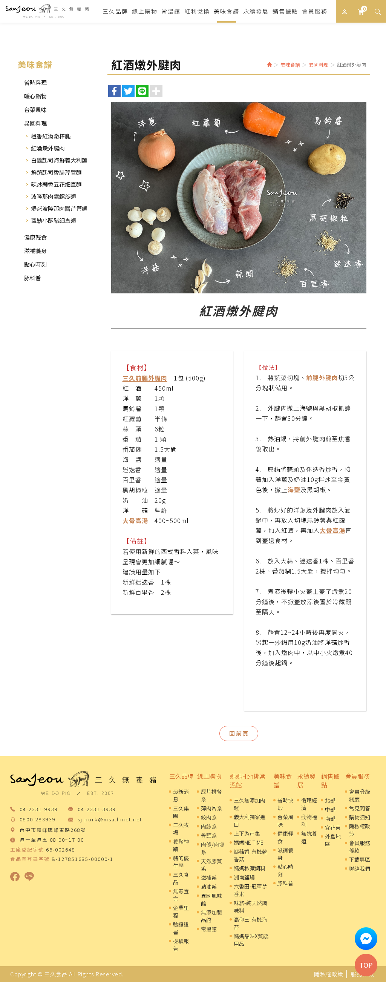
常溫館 (209, 929)
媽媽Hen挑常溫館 (247, 780)
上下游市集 (247, 833)
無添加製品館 (211, 916)
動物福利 (309, 820)
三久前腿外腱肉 (145, 377)
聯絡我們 (359, 868)
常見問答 (359, 808)
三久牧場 (181, 828)
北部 (330, 800)
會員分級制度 (359, 795)
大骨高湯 (135, 520)
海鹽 (294, 489)
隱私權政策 (359, 830)
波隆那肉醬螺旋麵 (53, 196)
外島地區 (333, 840)
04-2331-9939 (39, 809)
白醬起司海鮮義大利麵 (59, 160)
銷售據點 (330, 780)
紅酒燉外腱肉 (48, 148)
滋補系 (209, 877)
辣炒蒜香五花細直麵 (56, 184)
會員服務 (357, 776)
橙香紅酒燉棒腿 (50, 136)
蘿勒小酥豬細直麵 (53, 220)
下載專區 (359, 859)
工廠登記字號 (27, 850)
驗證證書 (181, 928)
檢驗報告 (181, 944)
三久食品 (47, 11)
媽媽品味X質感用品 (251, 939)
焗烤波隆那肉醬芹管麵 (59, 208)
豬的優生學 (181, 861)
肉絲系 (209, 826)
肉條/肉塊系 (212, 848)
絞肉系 (209, 817)
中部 (330, 809)
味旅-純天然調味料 (250, 906)
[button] (377, 11)
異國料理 (35, 123)
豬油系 (209, 886)
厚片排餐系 (211, 795)
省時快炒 (285, 804)
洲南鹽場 (244, 877)
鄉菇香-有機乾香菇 (250, 855)
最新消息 (181, 795)
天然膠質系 (211, 864)
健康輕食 (35, 237)
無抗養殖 (309, 837)
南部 (330, 818)
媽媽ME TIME (248, 842)
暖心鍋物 (35, 96)
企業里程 (181, 911)
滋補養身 (35, 251)
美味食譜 (283, 780)
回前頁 (239, 733)
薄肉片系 (211, 808)
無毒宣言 (181, 894)
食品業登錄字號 (30, 859)
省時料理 (35, 82)
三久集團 (181, 811)
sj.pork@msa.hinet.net (110, 819)
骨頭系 (209, 835)
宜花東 (333, 827)
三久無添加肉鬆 (249, 804)
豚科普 (32, 278)
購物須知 (359, 817)
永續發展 (306, 780)
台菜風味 (35, 110)
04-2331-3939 (97, 809)
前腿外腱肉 (322, 377)
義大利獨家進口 (249, 820)
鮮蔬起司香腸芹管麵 (56, 172)
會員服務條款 (359, 846)
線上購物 (209, 776)
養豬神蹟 (181, 845)
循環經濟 (309, 804)
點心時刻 (35, 264)
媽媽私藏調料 (249, 868)
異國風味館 (211, 899)
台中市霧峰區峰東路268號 (53, 830)
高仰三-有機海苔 (250, 923)
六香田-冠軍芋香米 (250, 890)
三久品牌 (181, 776)
